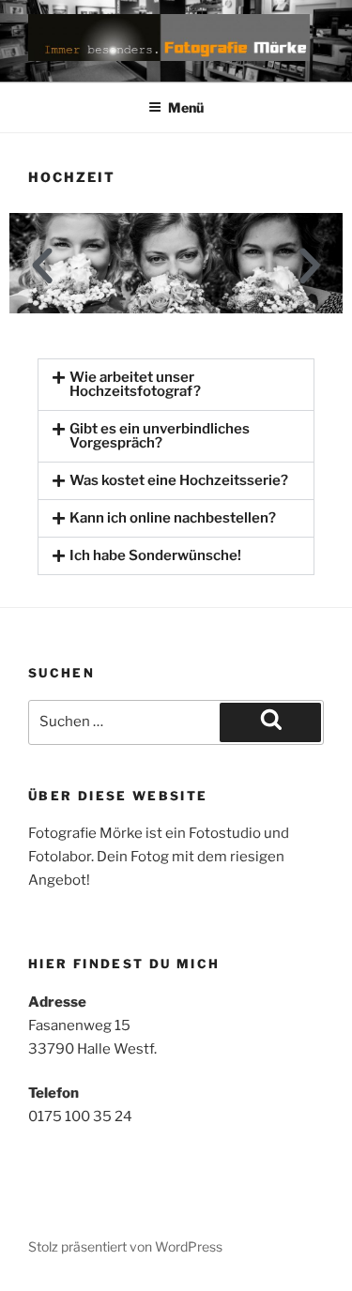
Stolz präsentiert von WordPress (125, 1246)
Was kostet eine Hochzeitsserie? (178, 480)
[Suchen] (270, 722)
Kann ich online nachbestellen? (172, 517)
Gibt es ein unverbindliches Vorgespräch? (159, 435)
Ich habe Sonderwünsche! (155, 555)
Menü (186, 107)
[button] (42, 266)
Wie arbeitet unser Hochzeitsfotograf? (135, 384)
